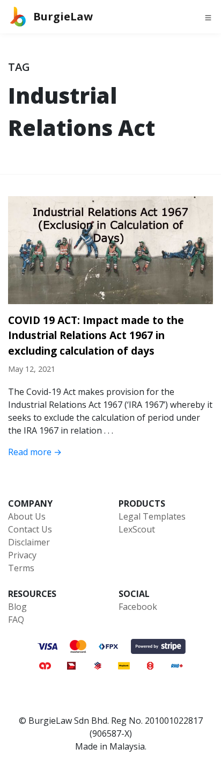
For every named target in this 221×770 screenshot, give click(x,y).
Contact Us (30, 529)
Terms (21, 568)
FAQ (16, 619)
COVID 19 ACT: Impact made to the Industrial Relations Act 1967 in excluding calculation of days (96, 335)
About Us (27, 516)
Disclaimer (29, 542)
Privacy (22, 555)
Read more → (35, 452)
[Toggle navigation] (208, 16)
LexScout (137, 529)
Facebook (138, 607)
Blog (17, 607)
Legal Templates (152, 516)
